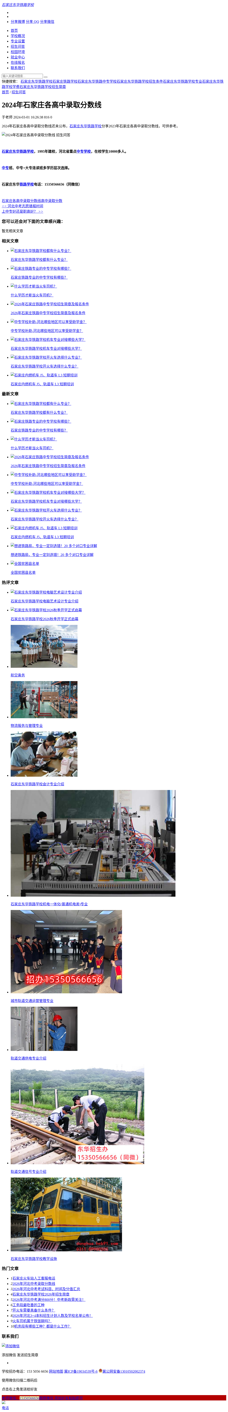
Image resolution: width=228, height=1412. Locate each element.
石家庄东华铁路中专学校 (97, 81)
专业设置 (18, 41)
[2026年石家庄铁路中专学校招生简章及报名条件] (50, 304)
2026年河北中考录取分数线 (33, 1284)
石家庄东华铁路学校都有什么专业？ (39, 260)
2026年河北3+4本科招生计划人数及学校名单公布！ (52, 1316)
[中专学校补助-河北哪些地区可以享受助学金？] (49, 322)
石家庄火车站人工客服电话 (33, 1278)
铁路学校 (27, 184)
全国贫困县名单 (23, 572)
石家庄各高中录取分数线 (21, 201)
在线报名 (18, 62)
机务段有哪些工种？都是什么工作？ (42, 1326)
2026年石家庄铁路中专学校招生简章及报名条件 (48, 313)
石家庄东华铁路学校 (36, 81)
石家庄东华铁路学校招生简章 (43, 87)
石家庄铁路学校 (65, 81)
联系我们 (18, 68)
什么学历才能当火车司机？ (32, 295)
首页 (14, 30)
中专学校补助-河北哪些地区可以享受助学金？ (47, 331)
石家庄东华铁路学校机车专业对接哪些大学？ (46, 348)
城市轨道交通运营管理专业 (32, 1001)
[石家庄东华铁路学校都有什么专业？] (41, 251)
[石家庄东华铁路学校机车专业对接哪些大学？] (48, 340)
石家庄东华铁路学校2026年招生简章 (40, 1294)
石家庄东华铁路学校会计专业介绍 (37, 784)
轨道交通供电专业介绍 (28, 1058)
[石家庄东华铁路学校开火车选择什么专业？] (46, 357)
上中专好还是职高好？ (22, 211)
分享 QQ (32, 22)
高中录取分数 (51, 201)
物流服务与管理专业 (27, 726)
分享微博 (18, 22)
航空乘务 (18, 675)
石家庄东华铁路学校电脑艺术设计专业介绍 (44, 601)
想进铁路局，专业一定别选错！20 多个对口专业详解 (52, 555)
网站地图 (56, 1371)
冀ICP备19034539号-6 (81, 1371)
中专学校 (84, 151)
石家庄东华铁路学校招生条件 (140, 81)
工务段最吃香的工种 (28, 1305)
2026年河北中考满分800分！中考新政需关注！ (49, 1300)
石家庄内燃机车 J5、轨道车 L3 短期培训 (42, 384)
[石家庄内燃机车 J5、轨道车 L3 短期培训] (44, 375)
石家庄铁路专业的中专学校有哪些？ (39, 277)
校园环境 (18, 52)
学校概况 (18, 36)
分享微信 (47, 22)
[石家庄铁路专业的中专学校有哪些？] (41, 268)
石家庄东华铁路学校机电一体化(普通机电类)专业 (49, 904)
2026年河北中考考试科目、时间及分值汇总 (46, 1289)
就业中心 (18, 57)
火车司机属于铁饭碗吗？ (32, 1321)
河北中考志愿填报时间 (22, 206)
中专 (5, 168)
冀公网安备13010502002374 (123, 1371)
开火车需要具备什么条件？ (33, 1310)
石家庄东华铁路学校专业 (182, 81)
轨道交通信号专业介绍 (28, 1172)
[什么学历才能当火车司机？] (34, 286)
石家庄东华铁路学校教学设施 (34, 1259)
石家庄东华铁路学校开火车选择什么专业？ (44, 366)
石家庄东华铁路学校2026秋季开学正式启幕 (44, 619)
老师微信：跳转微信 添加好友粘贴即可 (42, 1398)
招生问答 (18, 46)
